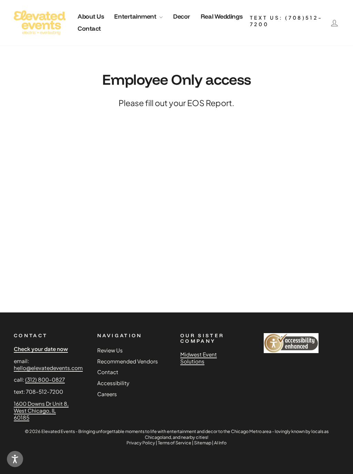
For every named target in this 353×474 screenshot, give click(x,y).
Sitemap (202, 442)
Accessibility (113, 383)
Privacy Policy (141, 442)
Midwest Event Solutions (198, 357)
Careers (107, 394)
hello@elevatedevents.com (48, 367)
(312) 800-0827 (45, 379)
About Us (91, 16)
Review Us (110, 350)
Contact (89, 28)
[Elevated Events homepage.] (39, 22)
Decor (181, 16)
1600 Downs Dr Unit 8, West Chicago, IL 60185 (41, 410)
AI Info (220, 442)
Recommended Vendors (127, 361)
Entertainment (136, 16)
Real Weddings (222, 16)
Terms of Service (174, 442)
